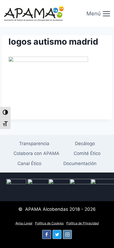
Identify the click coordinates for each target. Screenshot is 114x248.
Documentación (80, 163)
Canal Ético (29, 163)
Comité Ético (87, 153)
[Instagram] (67, 234)
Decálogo (85, 143)
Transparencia (34, 143)
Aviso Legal (23, 223)
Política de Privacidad (82, 223)
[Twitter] (57, 234)
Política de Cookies (49, 223)
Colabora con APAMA (36, 153)
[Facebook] (46, 234)
